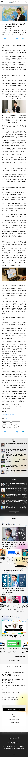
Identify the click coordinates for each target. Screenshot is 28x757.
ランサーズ (6, 427)
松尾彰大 (6, 418)
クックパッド (15, 427)
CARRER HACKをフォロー (14, 709)
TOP (1, 732)
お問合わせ (22, 746)
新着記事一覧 (6, 732)
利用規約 (18, 748)
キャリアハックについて (8, 746)
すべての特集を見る (14, 660)
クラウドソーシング (8, 424)
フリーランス (6, 422)
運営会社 (22, 748)
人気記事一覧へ (14, 512)
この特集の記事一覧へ (20, 565)
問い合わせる (14, 722)
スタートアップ (16, 422)
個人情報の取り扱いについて (9, 748)
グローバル (18, 424)
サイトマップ (16, 746)
